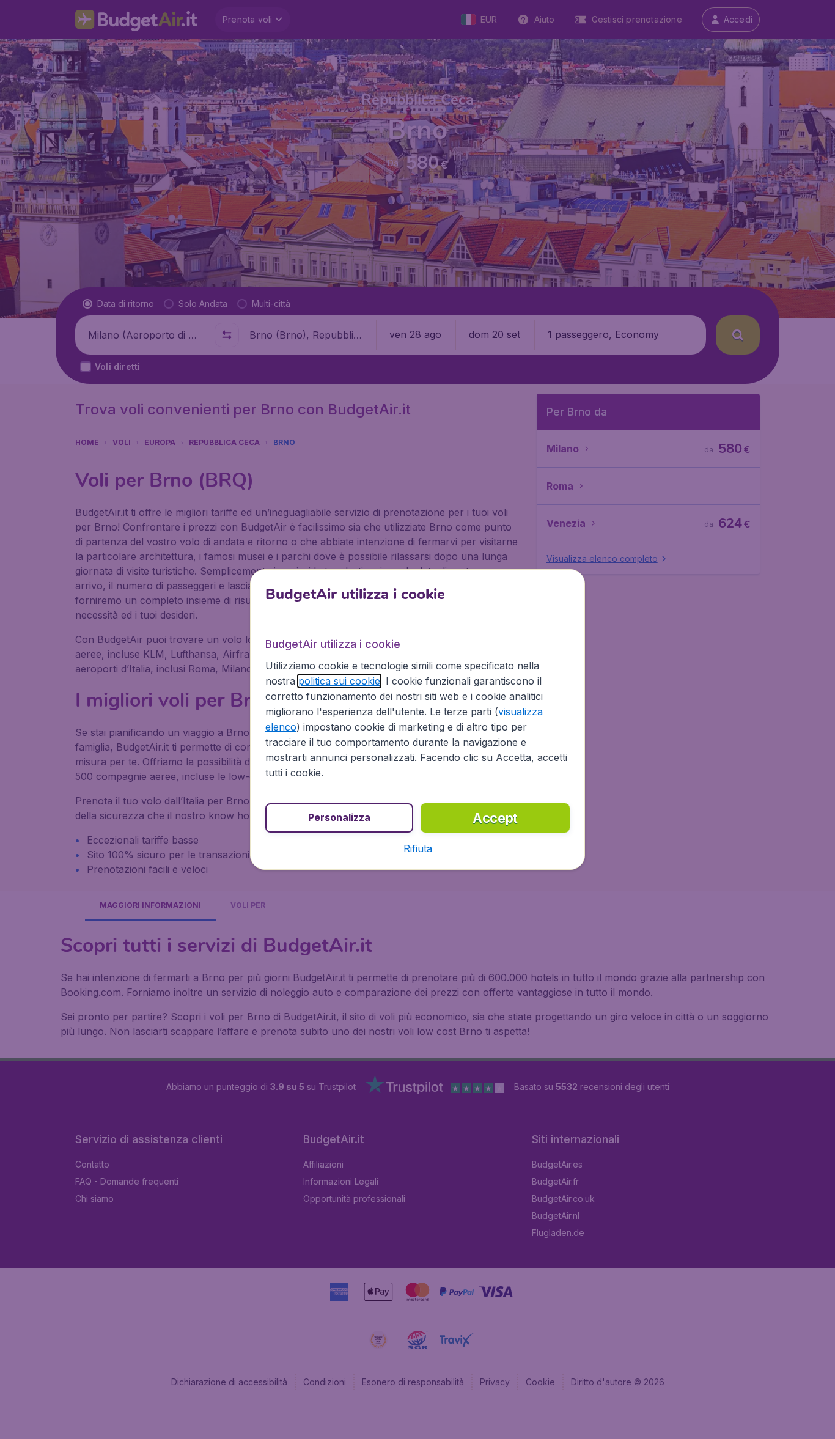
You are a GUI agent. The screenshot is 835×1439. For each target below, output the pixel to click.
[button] (417, 848)
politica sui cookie (339, 681)
